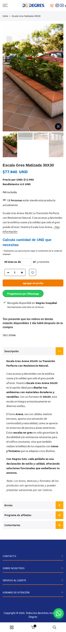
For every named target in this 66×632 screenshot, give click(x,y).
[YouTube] (62, 5)
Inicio (5, 15)
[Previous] (7, 77)
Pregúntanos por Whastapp (23, 293)
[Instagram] (57, 5)
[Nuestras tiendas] (52, 5)
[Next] (58, 77)
